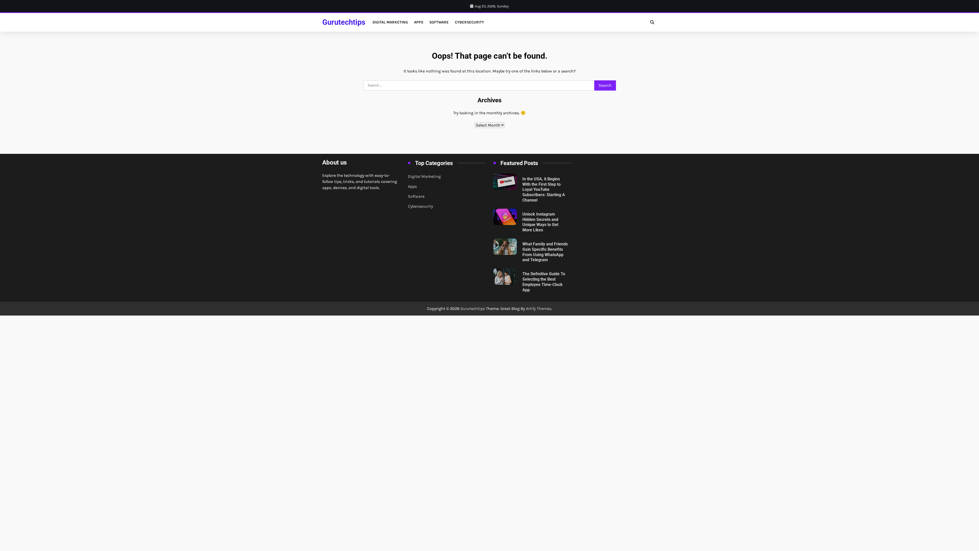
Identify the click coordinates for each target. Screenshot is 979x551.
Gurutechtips (343, 22)
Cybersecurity (469, 22)
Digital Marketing (390, 22)
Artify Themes (538, 308)
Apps (418, 22)
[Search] (652, 22)
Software (439, 22)
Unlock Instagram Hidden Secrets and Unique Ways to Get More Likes (540, 222)
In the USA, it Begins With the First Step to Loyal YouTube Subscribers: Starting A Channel (543, 190)
